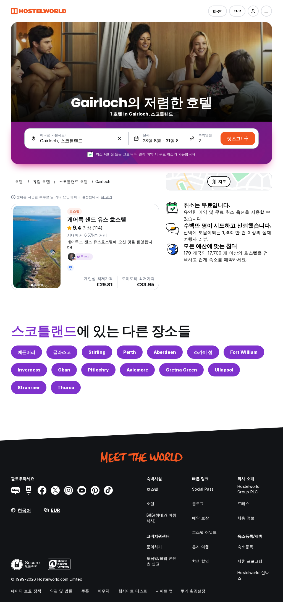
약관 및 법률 (61, 590)
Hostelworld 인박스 (253, 575)
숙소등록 (245, 546)
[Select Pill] (253, 11)
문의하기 (154, 546)
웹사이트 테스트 (132, 590)
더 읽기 (106, 197)
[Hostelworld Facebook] (42, 490)
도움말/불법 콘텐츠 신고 (161, 561)
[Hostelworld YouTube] (81, 490)
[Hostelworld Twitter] (55, 490)
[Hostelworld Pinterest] (95, 490)
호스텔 (74, 211)
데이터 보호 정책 (26, 590)
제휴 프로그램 (249, 561)
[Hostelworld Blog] (15, 490)
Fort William (244, 352)
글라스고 (62, 352)
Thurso (65, 387)
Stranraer (29, 387)
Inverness (29, 370)
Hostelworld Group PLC (248, 489)
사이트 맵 (164, 590)
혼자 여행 (200, 546)
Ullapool (224, 370)
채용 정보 (246, 517)
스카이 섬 (203, 352)
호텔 (150, 503)
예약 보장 (200, 517)
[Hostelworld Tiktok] (108, 490)
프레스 (243, 503)
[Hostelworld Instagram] (68, 490)
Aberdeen (165, 352)
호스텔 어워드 (204, 532)
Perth (129, 352)
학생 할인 (200, 561)
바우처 (103, 590)
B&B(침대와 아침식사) (161, 518)
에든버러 (26, 352)
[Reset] (119, 138)
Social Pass (202, 489)
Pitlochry (98, 370)
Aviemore (137, 370)
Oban (64, 370)
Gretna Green (181, 370)
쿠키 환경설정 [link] (192, 590)
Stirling (97, 352)
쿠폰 (85, 590)
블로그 (198, 503)
